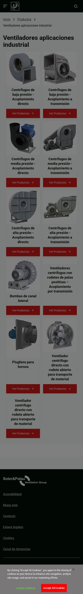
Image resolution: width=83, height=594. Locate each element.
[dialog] (41, 579)
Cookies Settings (25, 587)
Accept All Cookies (54, 587)
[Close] (73, 569)
